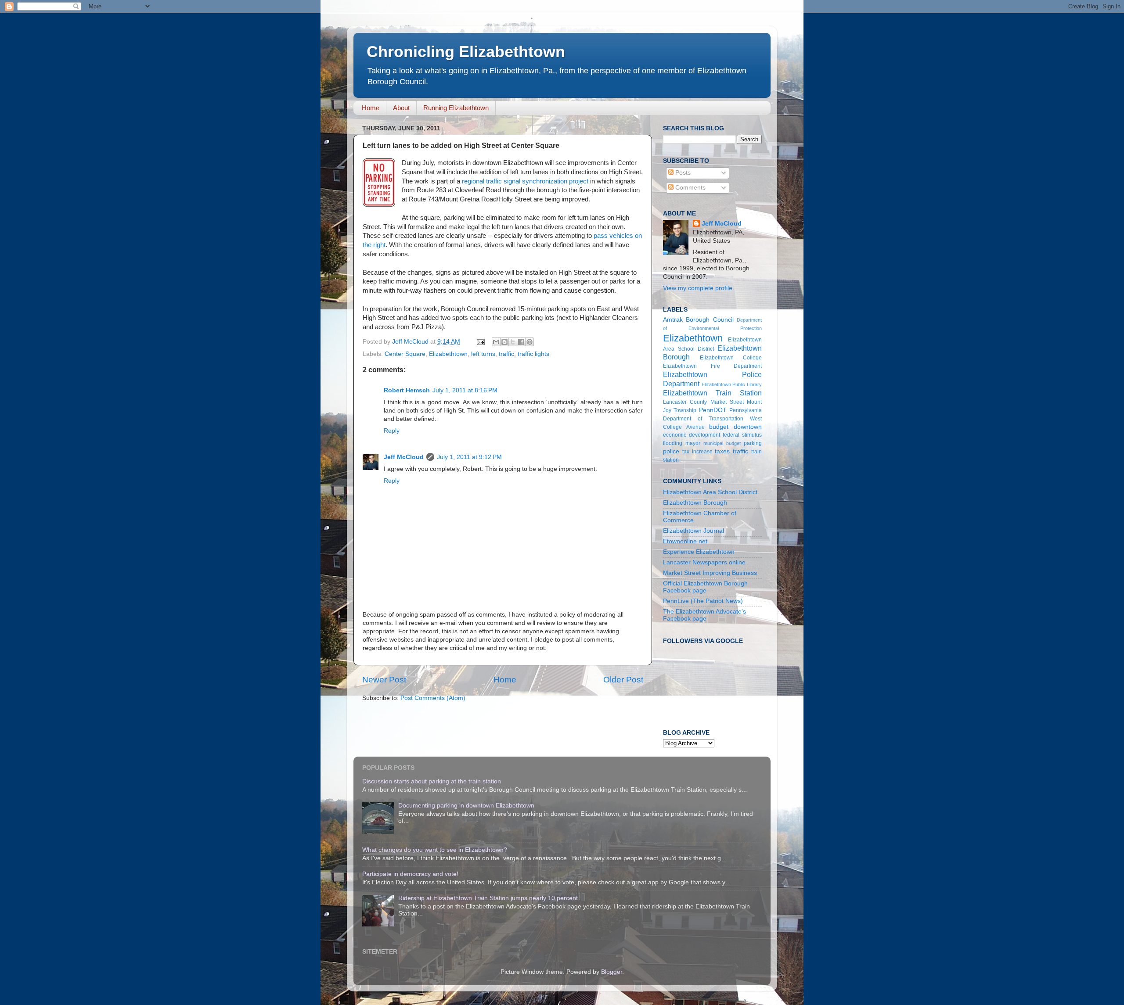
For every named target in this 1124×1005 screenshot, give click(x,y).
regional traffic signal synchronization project (525, 181)
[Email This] (496, 341)
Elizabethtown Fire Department (712, 366)
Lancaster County (685, 402)
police (671, 451)
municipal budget (722, 443)
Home (370, 107)
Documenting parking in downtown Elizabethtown (466, 805)
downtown (748, 427)
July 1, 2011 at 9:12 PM (469, 457)
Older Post (623, 679)
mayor (692, 443)
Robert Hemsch (407, 390)
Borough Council (709, 319)
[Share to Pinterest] (529, 341)
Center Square (405, 354)
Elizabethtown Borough (695, 502)
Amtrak (673, 319)
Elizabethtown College (731, 358)
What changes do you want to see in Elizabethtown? (434, 850)
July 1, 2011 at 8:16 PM (464, 390)
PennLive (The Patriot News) (703, 601)
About (401, 107)
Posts (682, 172)
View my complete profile (697, 288)
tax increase (697, 452)
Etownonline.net (685, 541)
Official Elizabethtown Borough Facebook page (705, 587)
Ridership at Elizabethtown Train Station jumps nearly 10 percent (488, 898)
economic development (691, 435)
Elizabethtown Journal (693, 531)
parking (753, 443)
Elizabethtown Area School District (710, 492)
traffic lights (533, 354)
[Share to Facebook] (521, 341)
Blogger (611, 972)
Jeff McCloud (404, 457)
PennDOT (713, 410)
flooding (672, 443)
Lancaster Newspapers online (704, 562)
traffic (506, 354)
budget (718, 427)
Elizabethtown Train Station (712, 393)
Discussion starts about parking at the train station (431, 781)
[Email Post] (480, 341)
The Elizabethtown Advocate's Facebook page (704, 615)
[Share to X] (512, 341)
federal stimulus (742, 435)
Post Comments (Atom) (432, 698)
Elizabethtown (448, 354)
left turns (483, 354)
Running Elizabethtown (456, 107)
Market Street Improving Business (710, 573)
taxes (722, 451)
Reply (392, 430)
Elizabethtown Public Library (732, 384)
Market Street (727, 402)
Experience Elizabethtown (699, 552)
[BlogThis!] (504, 341)
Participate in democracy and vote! (410, 874)
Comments (690, 187)
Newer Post (384, 679)
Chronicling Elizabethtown (466, 52)
